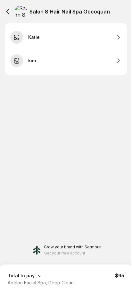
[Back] (7, 11)
